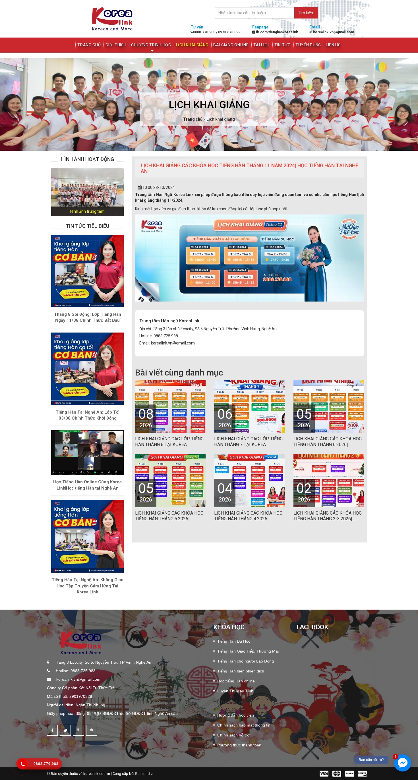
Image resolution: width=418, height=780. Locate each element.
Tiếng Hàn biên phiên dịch (240, 671)
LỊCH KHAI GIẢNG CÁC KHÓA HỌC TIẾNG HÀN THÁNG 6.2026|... (327, 441)
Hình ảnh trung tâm (87, 211)
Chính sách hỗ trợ (233, 735)
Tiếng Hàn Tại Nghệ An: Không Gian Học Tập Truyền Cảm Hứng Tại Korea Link (87, 586)
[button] (56, 192)
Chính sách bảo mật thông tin (243, 725)
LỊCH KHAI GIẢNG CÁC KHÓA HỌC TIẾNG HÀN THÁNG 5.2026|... (169, 515)
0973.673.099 (228, 32)
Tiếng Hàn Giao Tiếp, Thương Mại (248, 651)
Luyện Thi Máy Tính (235, 691)
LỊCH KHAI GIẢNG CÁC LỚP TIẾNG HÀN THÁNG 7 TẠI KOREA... (248, 441)
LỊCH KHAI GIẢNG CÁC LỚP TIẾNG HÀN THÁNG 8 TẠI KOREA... (169, 441)
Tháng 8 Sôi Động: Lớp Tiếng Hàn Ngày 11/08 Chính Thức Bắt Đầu (87, 317)
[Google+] (78, 730)
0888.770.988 (204, 32)
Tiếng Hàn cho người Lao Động (245, 661)
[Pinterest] (91, 730)
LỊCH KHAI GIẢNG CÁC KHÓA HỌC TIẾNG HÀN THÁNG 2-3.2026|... (327, 515)
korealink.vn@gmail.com (77, 679)
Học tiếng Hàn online (236, 681)
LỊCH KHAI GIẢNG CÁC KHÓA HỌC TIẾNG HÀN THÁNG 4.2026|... (248, 515)
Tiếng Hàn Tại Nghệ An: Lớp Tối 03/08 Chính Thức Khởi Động (87, 415)
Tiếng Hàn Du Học (233, 641)
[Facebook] (52, 730)
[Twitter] (65, 730)
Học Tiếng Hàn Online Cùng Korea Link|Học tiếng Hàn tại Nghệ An (87, 484)
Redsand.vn (144, 773)
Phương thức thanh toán (239, 745)
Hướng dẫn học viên (235, 715)
